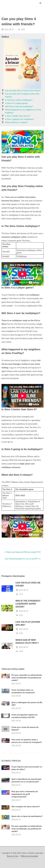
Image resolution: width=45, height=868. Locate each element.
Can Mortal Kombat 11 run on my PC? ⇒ (22, 559)
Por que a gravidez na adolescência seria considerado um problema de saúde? (27, 677)
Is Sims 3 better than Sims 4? (17, 116)
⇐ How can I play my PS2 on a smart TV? (22, 552)
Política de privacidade (29, 856)
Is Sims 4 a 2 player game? (16, 103)
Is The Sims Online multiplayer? (18, 100)
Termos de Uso (12, 856)
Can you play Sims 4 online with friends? (23, 91)
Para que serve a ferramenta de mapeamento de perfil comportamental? (25, 794)
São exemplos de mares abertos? (26, 807)
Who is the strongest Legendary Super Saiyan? (28, 604)
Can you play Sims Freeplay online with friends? (22, 95)
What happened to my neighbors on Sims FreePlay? (23, 111)
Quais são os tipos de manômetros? (27, 816)
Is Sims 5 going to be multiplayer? (19, 119)
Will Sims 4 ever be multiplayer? (19, 107)
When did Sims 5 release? (16, 122)
